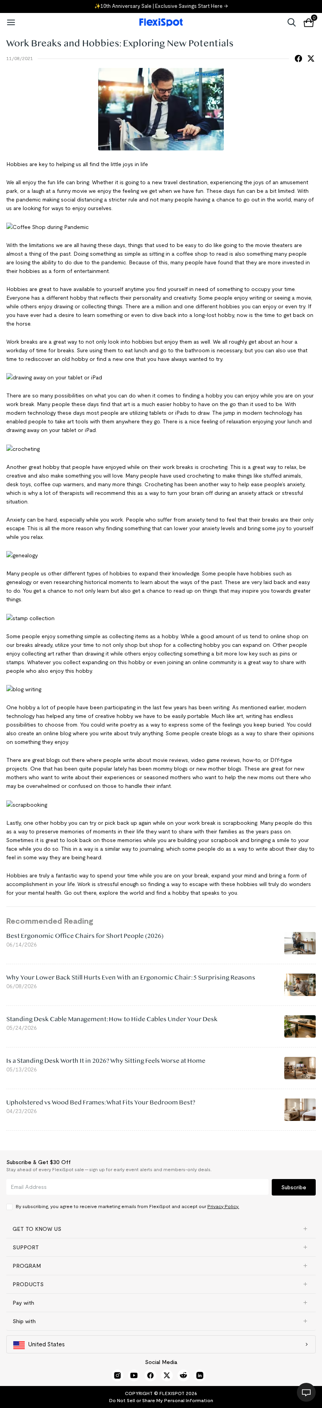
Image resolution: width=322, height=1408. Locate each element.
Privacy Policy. (223, 1206)
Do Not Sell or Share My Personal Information (161, 1400)
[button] (161, 1229)
